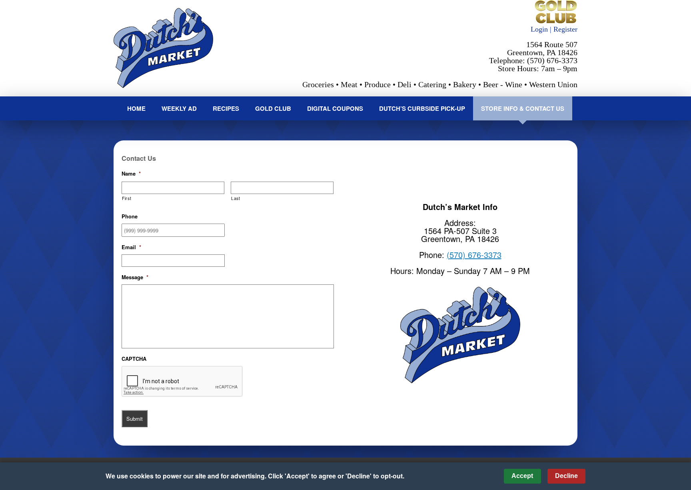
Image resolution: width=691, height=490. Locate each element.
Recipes (226, 108)
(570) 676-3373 (474, 254)
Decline (566, 475)
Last (235, 198)
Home (136, 108)
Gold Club (273, 108)
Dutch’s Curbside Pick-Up (422, 108)
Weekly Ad (179, 108)
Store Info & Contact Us (522, 108)
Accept (522, 475)
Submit (134, 418)
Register (565, 29)
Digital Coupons (335, 108)
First (126, 198)
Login (539, 29)
